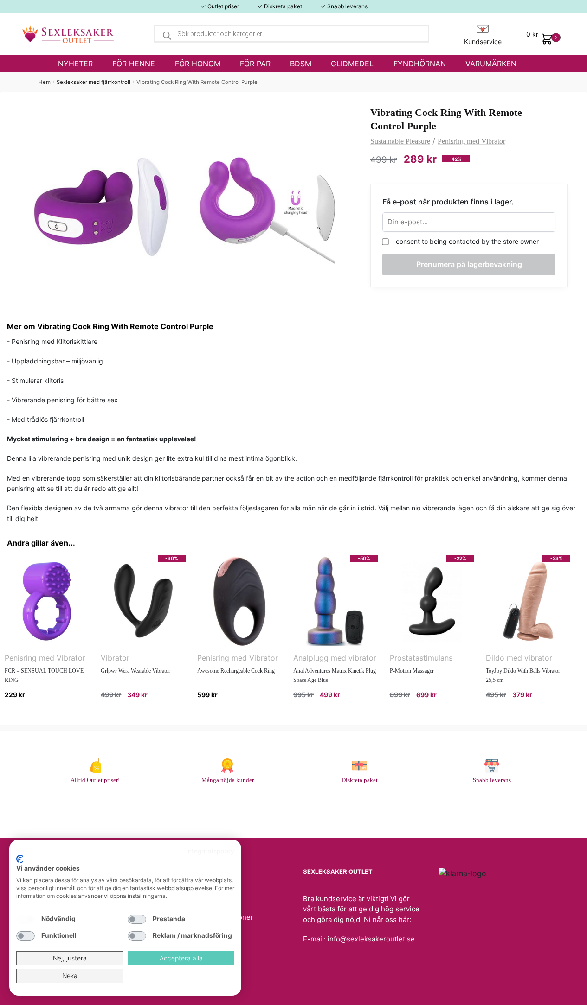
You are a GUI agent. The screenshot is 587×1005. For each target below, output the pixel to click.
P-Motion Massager (412, 671)
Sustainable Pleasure (400, 141)
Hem (45, 82)
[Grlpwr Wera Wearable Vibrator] (143, 601)
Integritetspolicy (210, 851)
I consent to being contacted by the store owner (463, 241)
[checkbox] (25, 919)
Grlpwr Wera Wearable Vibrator (135, 671)
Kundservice (483, 41)
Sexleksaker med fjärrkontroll (93, 82)
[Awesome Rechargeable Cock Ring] (239, 601)
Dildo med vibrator (519, 657)
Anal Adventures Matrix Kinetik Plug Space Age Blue (334, 675)
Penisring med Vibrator (471, 141)
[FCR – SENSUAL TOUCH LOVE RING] (47, 601)
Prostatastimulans (421, 657)
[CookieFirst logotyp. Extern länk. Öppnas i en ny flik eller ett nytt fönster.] (19, 859)
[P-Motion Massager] (432, 601)
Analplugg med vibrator (334, 657)
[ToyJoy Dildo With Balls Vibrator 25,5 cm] (528, 601)
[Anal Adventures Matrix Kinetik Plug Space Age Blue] (335, 601)
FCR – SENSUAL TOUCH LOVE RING (44, 675)
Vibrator (115, 657)
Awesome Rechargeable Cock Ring (236, 671)
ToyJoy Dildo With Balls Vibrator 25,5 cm (523, 675)
